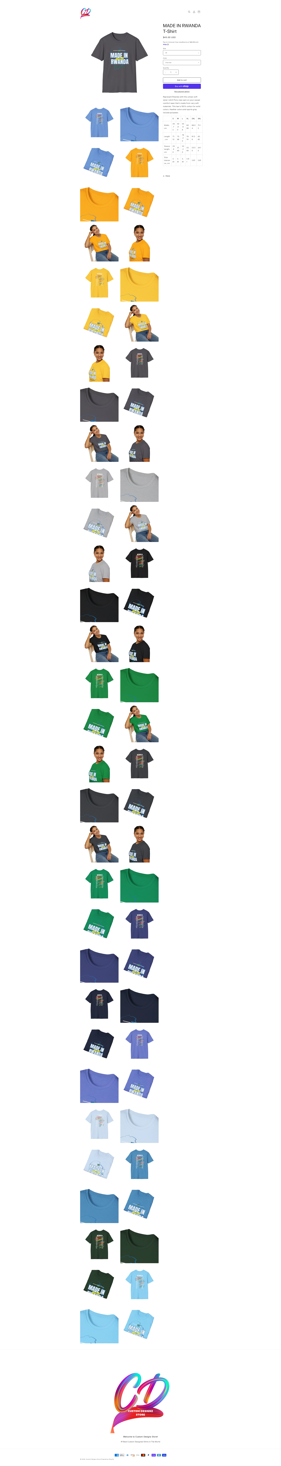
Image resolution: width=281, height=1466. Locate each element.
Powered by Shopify (107, 1459)
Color (165, 58)
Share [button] (168, 176)
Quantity (166, 68)
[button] (189, 11)
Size (164, 48)
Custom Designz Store (93, 1459)
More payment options (181, 91)
